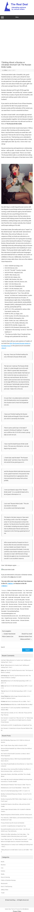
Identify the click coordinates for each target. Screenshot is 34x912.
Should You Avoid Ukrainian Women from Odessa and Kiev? (25, 636)
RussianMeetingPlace (13, 611)
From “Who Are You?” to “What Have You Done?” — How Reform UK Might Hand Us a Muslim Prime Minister (17, 720)
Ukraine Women (24, 620)
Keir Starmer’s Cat (6, 718)
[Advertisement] (17, 39)
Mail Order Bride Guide (11, 595)
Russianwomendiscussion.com (10, 615)
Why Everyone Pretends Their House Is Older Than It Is (16, 784)
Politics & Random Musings (14, 590)
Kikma (2, 712)
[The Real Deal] (17, 11)
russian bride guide (19, 599)
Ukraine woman (15, 620)
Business (3, 864)
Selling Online (4, 889)
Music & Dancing (5, 877)
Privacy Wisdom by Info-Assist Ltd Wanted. (12, 822)
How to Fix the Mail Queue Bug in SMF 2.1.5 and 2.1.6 (15, 790)
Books (2, 861)
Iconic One (8, 909)
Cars (2, 868)
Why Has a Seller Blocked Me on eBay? (22, 704)
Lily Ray (3, 725)
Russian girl (21, 602)
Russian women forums (15, 606)
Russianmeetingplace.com (9, 613)
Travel (2, 892)
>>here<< (10, 583)
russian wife (5, 604)
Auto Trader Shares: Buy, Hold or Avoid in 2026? (14, 745)
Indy (2, 707)
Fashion (3, 871)
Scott (2, 660)
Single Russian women (11, 618)
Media (2, 874)
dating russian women (16, 592)
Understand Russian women (9, 622)
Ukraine (7, 620)
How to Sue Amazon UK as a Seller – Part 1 (19, 701)
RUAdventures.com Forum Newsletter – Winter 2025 (15, 787)
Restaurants (4, 883)
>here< (3, 348)
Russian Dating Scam (11, 602)
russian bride (9, 599)
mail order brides (23, 595)
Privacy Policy (17, 911)
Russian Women (22, 604)
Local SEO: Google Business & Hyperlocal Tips (19, 725)
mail (24, 592)
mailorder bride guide (14, 597)
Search (3, 647)
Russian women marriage (12, 609)
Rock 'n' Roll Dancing (6, 886)
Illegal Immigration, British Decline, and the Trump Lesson (16, 814)
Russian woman (13, 604)
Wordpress (26, 909)
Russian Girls (28, 602)
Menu (17, 17)
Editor (5, 70)
